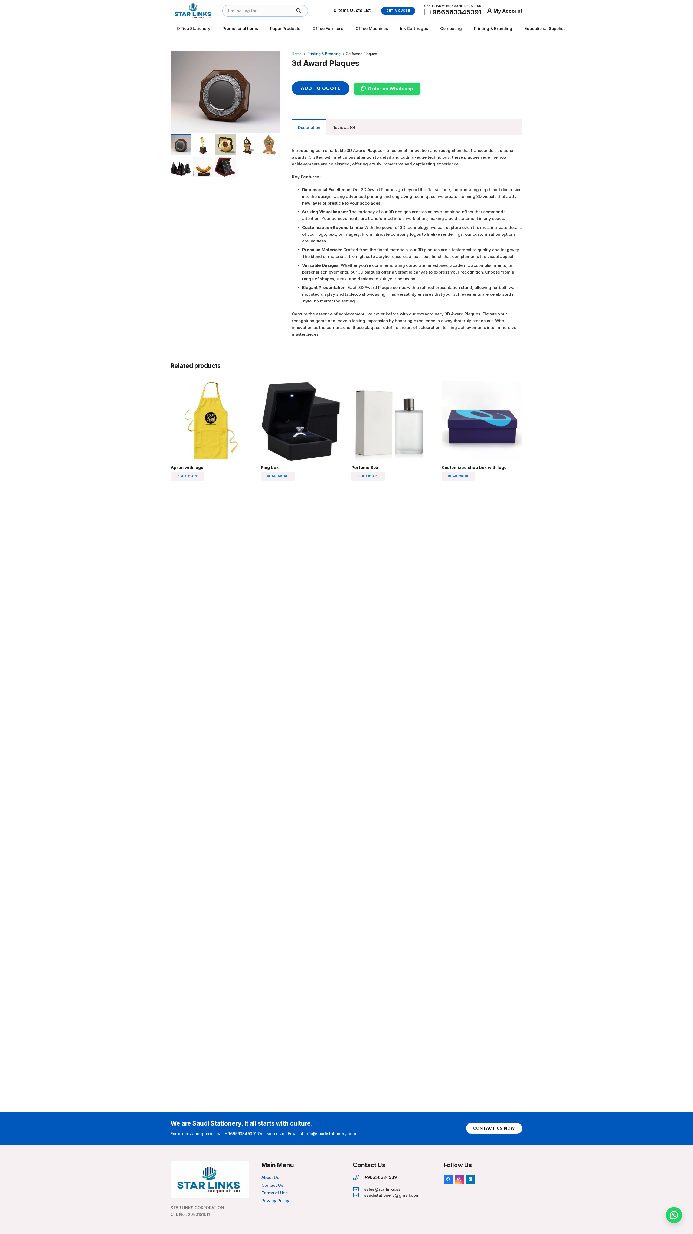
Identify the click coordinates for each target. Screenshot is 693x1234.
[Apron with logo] (211, 384)
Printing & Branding (324, 54)
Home (297, 54)
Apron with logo (187, 467)
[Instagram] (459, 1179)
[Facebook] (448, 1179)
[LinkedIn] (470, 1179)
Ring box (270, 467)
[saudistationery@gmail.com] (358, 1195)
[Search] (298, 11)
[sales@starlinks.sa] (358, 1189)
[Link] (194, 11)
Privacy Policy (275, 1200)
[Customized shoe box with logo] (482, 384)
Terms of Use (274, 1192)
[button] (271, 59)
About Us (270, 1177)
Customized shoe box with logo (474, 467)
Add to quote (321, 88)
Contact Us (272, 1185)
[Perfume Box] (391, 384)
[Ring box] (301, 384)
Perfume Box (364, 467)
